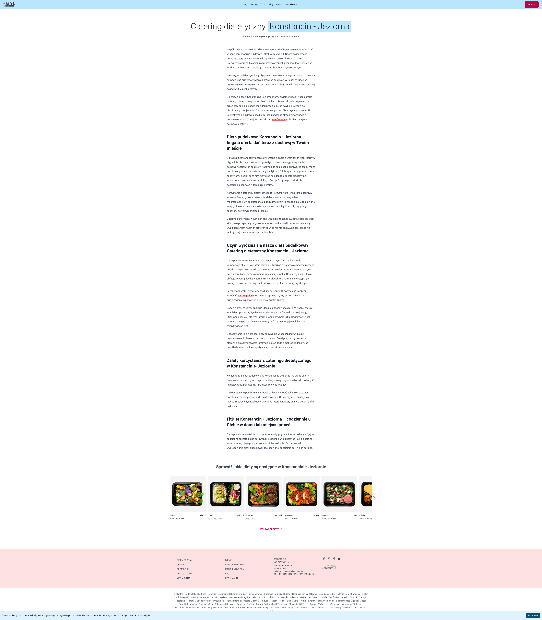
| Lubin (262, 597)
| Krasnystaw (234, 597)
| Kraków (222, 597)
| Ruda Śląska (291, 600)
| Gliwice (313, 594)
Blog (271, 4)
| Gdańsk (295, 594)
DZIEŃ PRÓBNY (184, 560)
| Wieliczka (304, 607)
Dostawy (254, 4)
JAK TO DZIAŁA (185, 573)
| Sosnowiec (191, 604)
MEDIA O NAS (184, 578)
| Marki (284, 597)
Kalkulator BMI (234, 564)
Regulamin (231, 578)
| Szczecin (230, 604)
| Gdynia (304, 594)
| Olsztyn (361, 597)
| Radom (272, 600)
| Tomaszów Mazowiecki (288, 604)
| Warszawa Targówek (234, 607)
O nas (264, 4)
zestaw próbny (246, 295)
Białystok (178, 594)
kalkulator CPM (234, 569)
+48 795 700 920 (281, 562)
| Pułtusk (263, 600)
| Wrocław (334, 607)
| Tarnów (249, 604)
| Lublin (270, 597)
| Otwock (352, 597)
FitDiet (246, 36)
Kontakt (279, 4)
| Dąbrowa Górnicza (272, 594)
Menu (228, 560)
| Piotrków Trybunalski (213, 600)
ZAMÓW (531, 4)
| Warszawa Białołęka (351, 604)
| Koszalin (213, 597)
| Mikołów (293, 597)
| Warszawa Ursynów (256, 607)
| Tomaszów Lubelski (265, 604)
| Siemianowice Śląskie (346, 600)
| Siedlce (329, 600)
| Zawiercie (345, 607)
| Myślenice (304, 597)
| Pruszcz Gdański (250, 600)
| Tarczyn (240, 604)
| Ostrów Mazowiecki (337, 597)
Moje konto (291, 4)
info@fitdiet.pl (280, 559)
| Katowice (354, 594)
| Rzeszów (320, 600)
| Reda (280, 600)
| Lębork (254, 597)
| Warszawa (334, 604)
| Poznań (236, 600)
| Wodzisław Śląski (319, 607)
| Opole (313, 597)
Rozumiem (533, 615)
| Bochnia (211, 594)
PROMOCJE (183, 569)
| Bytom (233, 594)
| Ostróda (322, 597)
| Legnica (245, 597)
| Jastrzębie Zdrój (326, 594)
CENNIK (180, 564)
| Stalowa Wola (205, 604)
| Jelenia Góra (342, 594)
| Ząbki (354, 607)
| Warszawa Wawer (276, 607)
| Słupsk (362, 600)
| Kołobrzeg (180, 597)
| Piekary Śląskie (193, 600)
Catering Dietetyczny (263, 36)
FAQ (227, 573)
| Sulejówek (219, 604)
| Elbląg (286, 594)
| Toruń (304, 604)
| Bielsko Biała (199, 594)
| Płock (227, 600)
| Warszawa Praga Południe (209, 607)
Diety (245, 4)
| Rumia (302, 600)
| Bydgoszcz (222, 594)
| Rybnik (310, 600)
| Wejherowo (292, 607)
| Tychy (312, 604)
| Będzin (187, 594)
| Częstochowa (254, 594)
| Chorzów (242, 594)
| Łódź (277, 597)
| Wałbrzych (322, 604)
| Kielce (364, 594)
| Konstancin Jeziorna (197, 597)
